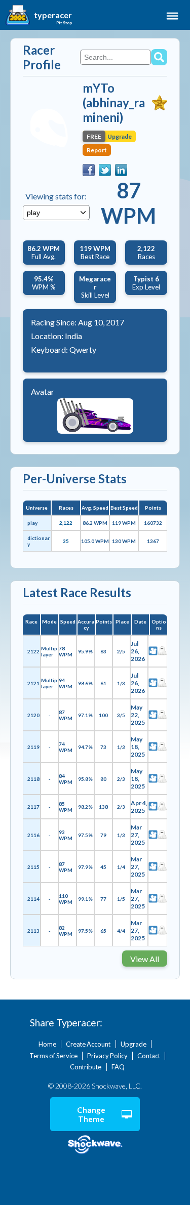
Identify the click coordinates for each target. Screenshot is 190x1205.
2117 (33, 807)
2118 (33, 779)
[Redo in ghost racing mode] (162, 651)
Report (97, 150)
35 (66, 541)
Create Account (88, 1044)
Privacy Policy (107, 1056)
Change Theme (91, 1114)
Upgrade (133, 1044)
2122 (33, 651)
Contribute (85, 1067)
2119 (33, 747)
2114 (33, 899)
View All (144, 959)
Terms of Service (53, 1056)
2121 (33, 683)
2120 (33, 715)
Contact (148, 1056)
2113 (33, 931)
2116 (33, 835)
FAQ (118, 1067)
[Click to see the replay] (153, 651)
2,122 (65, 523)
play (32, 523)
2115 (33, 867)
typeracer (53, 15)
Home (47, 1044)
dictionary (38, 541)
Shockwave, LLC (94, 1145)
